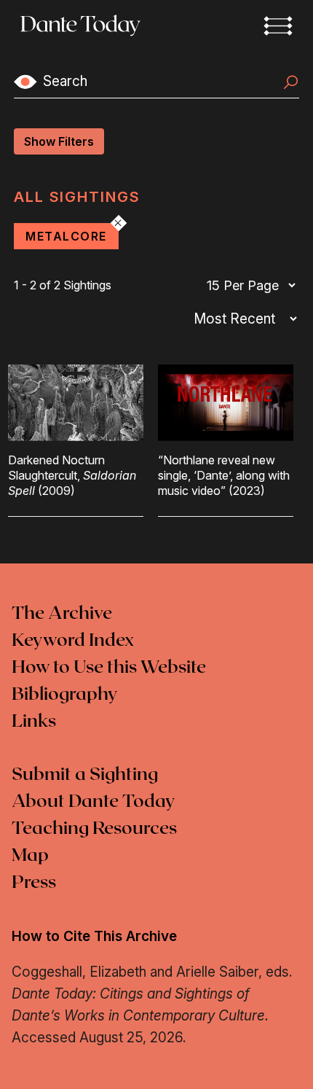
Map (30, 855)
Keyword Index (73, 640)
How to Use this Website (109, 667)
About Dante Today (93, 802)
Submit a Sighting (85, 775)
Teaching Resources (94, 829)
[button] (278, 25)
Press (34, 882)
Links (34, 721)
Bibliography (65, 694)
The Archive (62, 613)
